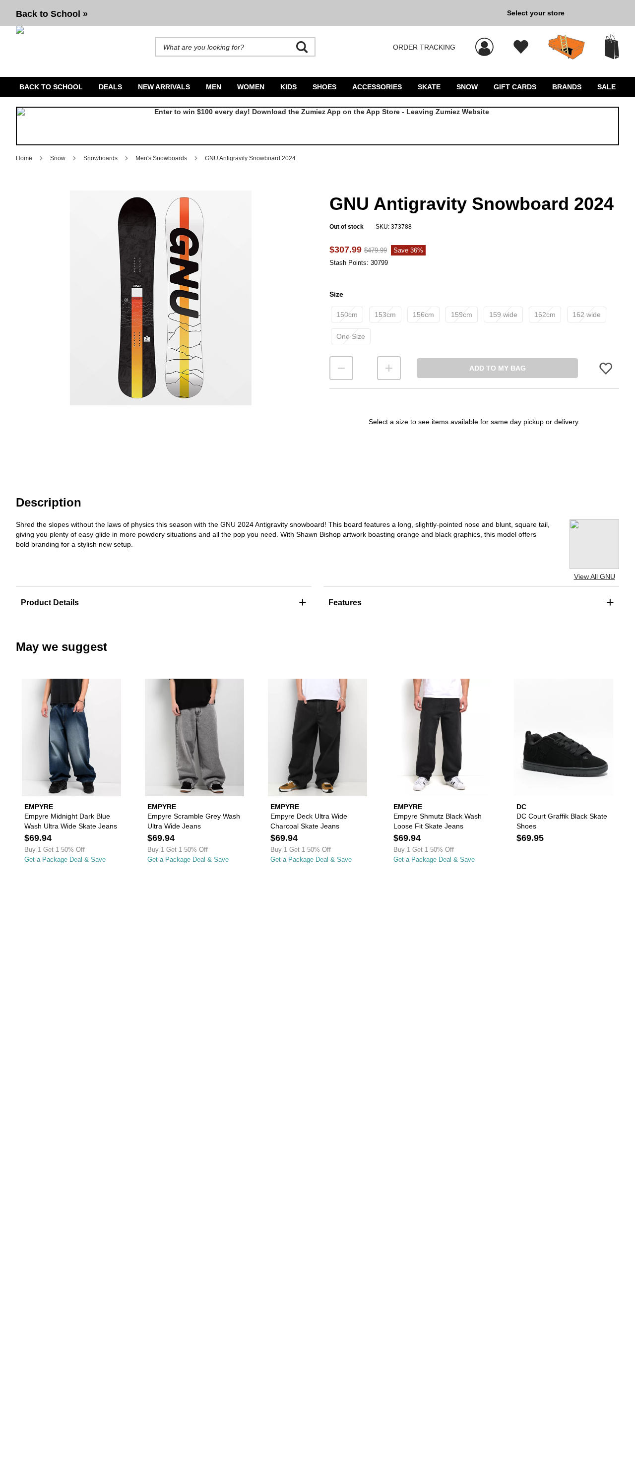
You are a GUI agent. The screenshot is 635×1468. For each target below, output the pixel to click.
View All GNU (594, 576)
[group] (257, 12)
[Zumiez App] (317, 126)
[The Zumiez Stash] (566, 47)
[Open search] (302, 47)
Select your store (536, 13)
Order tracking (424, 47)
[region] (160, 314)
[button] (160, 297)
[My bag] (612, 47)
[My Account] (484, 42)
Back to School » (52, 14)
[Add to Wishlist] (606, 368)
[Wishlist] (520, 47)
